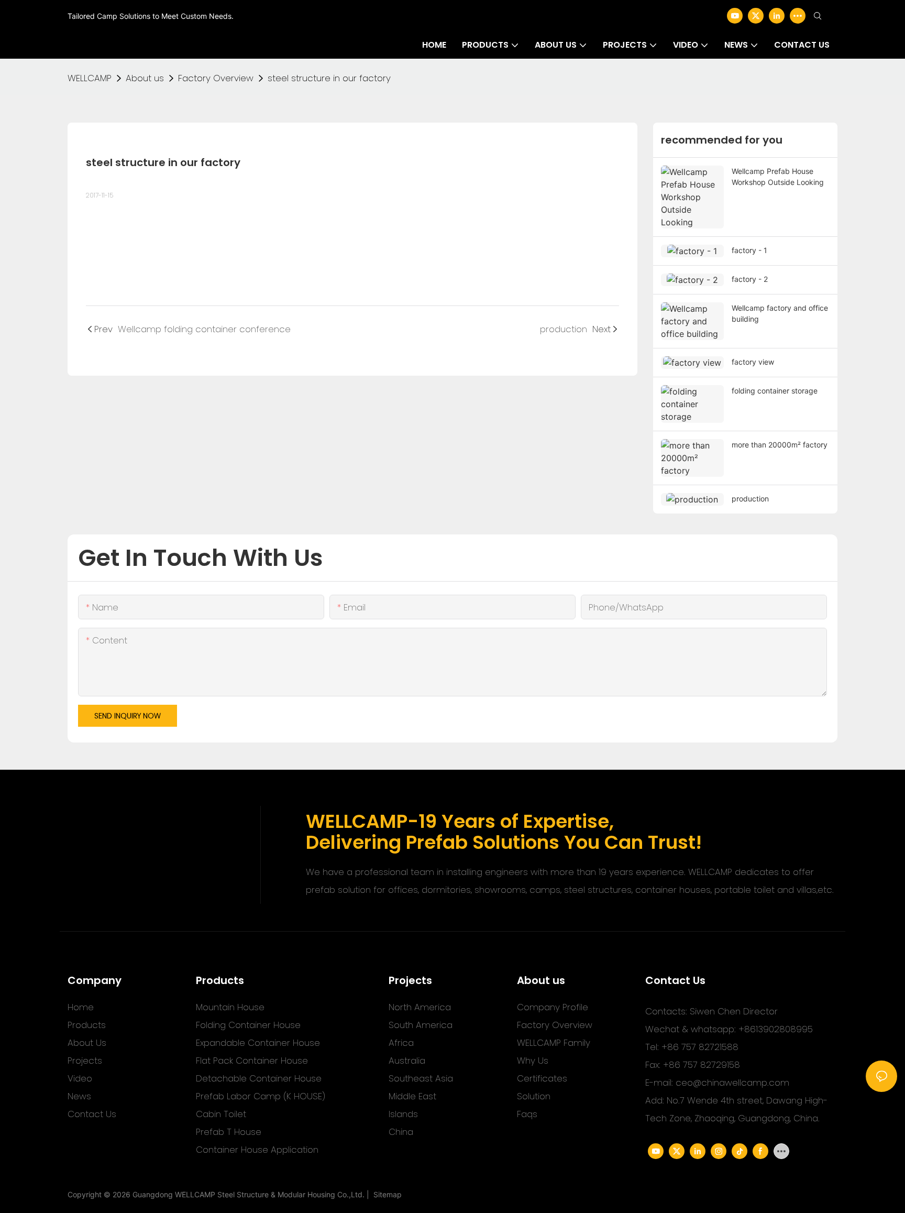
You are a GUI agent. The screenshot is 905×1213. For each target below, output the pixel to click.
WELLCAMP (90, 78)
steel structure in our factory (329, 78)
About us (145, 78)
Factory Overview (215, 78)
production (750, 498)
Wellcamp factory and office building (780, 313)
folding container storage (775, 390)
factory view (753, 361)
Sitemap (385, 1194)
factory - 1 (749, 250)
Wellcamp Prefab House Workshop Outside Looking (778, 177)
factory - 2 (750, 279)
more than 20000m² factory (779, 444)
